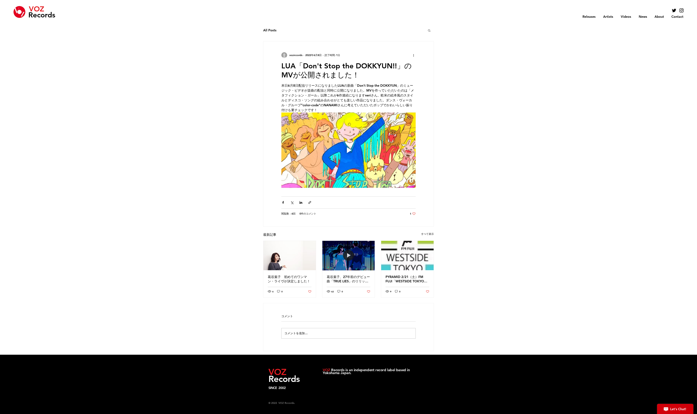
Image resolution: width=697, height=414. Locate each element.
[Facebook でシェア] (283, 202)
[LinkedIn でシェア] (301, 202)
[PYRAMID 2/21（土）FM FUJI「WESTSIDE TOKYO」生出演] (407, 255)
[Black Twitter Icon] (674, 10)
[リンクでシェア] (309, 202)
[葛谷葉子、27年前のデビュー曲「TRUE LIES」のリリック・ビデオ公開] (348, 255)
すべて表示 (427, 234)
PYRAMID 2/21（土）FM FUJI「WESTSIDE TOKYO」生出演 (406, 279)
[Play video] (348, 150)
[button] (608, 16)
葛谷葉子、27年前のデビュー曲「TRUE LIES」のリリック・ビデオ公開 (348, 279)
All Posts (269, 30)
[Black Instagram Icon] (681, 10)
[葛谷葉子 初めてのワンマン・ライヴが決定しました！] (289, 255)
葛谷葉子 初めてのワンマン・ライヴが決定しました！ (289, 279)
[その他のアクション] (413, 55)
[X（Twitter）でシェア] (292, 202)
